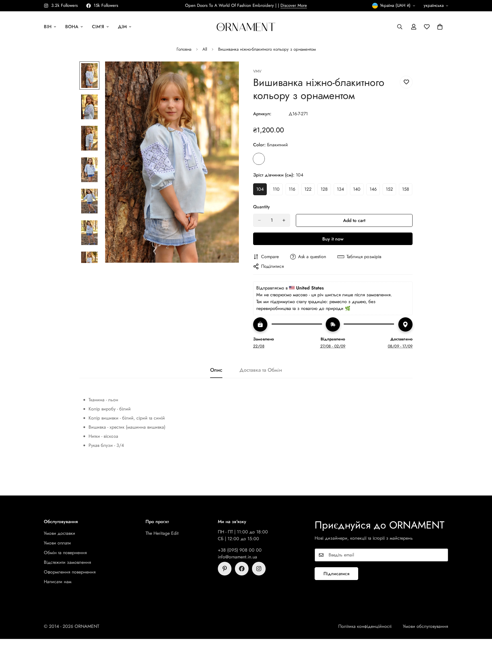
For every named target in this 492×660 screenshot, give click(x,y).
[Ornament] (246, 26)
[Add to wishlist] (406, 82)
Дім (122, 26)
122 (309, 191)
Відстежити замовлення (67, 562)
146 (375, 191)
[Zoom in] (226, 73)
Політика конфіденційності (364, 626)
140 (358, 191)
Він (48, 26)
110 (278, 191)
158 (407, 191)
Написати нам (57, 581)
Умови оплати (57, 543)
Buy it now (332, 239)
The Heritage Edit (162, 533)
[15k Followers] (242, 568)
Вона (71, 26)
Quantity (261, 206)
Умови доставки (59, 533)
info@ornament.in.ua (237, 557)
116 (293, 191)
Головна (184, 49)
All (204, 49)
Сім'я (98, 26)
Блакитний (259, 159)
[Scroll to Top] (480, 629)
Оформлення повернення (70, 572)
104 (261, 191)
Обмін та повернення (65, 552)
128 (326, 191)
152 (391, 191)
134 (342, 191)
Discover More (293, 5)
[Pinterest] (224, 568)
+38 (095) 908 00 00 (240, 550)
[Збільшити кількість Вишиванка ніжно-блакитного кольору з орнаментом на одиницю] (284, 220)
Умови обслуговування (425, 626)
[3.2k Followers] (259, 568)
